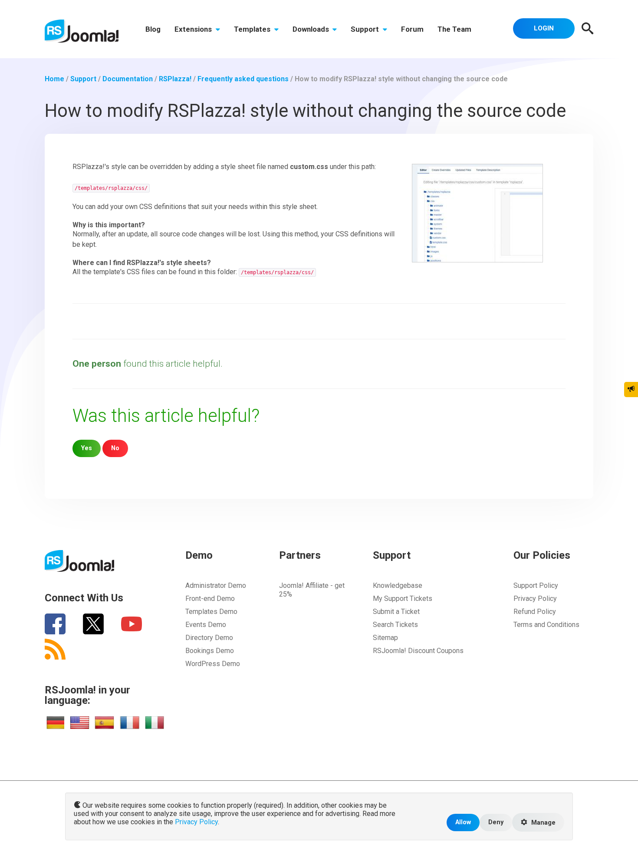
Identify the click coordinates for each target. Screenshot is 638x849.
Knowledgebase (397, 585)
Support (366, 29)
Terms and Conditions (546, 624)
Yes (86, 448)
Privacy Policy (535, 598)
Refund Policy (534, 611)
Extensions (194, 29)
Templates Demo (211, 611)
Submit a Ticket (396, 611)
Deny (495, 822)
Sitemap (385, 637)
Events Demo (205, 624)
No (115, 448)
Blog (153, 29)
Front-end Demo (210, 598)
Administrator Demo (215, 585)
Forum (412, 29)
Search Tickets (395, 624)
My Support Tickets (402, 598)
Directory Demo (209, 637)
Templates (253, 29)
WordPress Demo (212, 664)
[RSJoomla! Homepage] (81, 31)
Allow (463, 822)
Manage (542, 822)
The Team (454, 29)
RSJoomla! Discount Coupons (418, 651)
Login (544, 28)
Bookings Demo (209, 651)
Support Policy (535, 585)
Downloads (312, 29)
